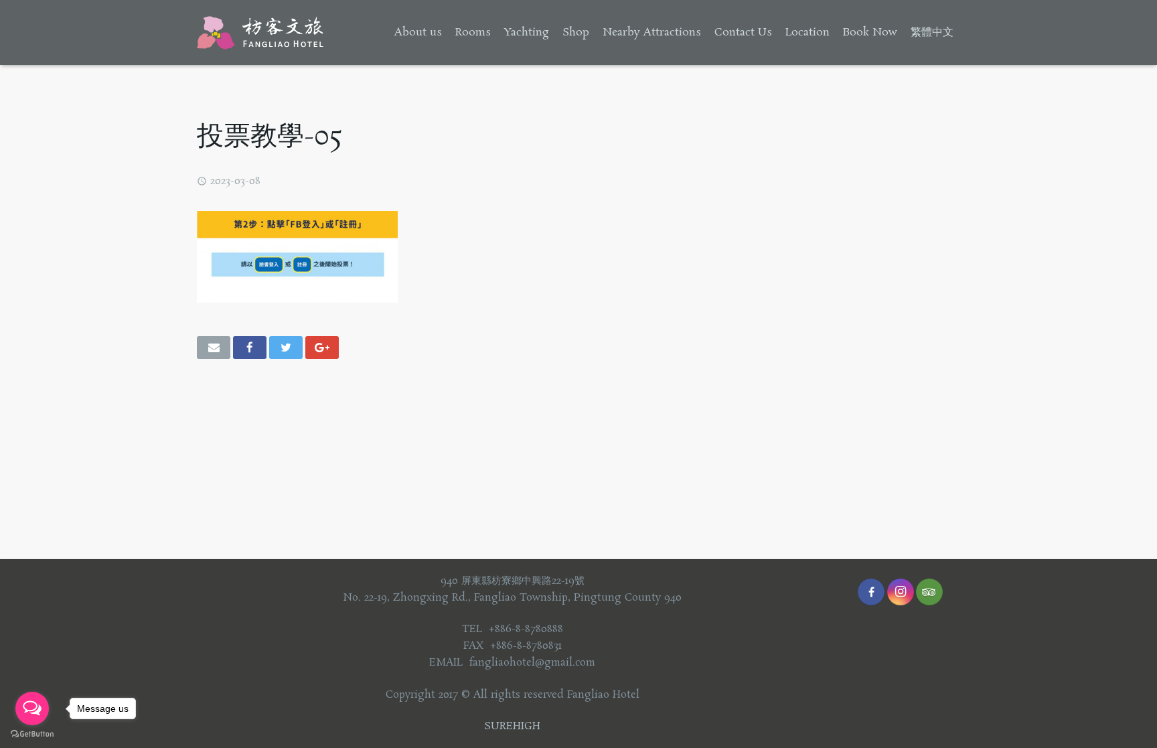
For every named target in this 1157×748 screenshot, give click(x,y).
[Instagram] (900, 592)
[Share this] (249, 347)
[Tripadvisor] (929, 592)
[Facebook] (871, 592)
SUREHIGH (512, 726)
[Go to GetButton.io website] (32, 734)
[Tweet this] (286, 347)
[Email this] (213, 347)
